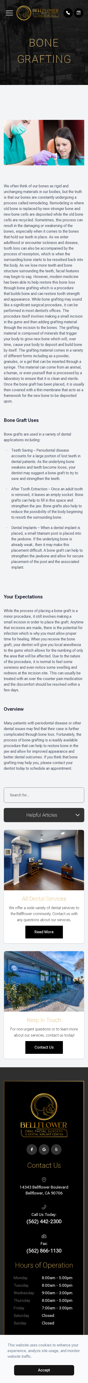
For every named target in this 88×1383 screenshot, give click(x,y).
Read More (44, 932)
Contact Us (44, 1047)
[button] (9, 13)
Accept (44, 1370)
